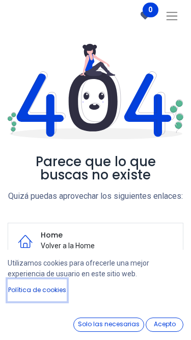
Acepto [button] (165, 324)
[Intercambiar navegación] (171, 16)
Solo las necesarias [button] (109, 324)
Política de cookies (37, 289)
